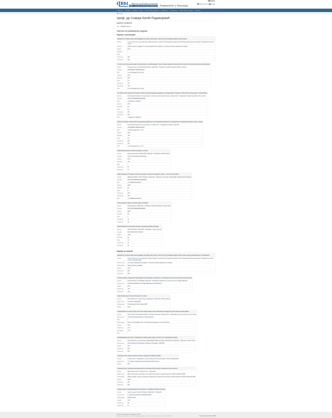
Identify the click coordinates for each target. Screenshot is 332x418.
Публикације (174, 10)
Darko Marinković (132, 299)
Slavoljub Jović (163, 280)
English (213, 4)
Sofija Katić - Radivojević (158, 67)
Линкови (197, 10)
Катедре (128, 10)
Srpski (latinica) (204, 4)
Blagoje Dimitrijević (160, 340)
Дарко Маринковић (133, 153)
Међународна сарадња (186, 10)
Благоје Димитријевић (134, 96)
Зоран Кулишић (157, 229)
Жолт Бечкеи (193, 314)
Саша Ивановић (142, 42)
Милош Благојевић (160, 358)
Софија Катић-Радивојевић (165, 42)
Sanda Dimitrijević (143, 177)
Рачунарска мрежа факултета (206, 415)
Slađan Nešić (142, 153)
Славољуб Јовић (156, 96)
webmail (212, 1)
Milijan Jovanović (181, 67)
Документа (165, 10)
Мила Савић (202, 96)
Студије (135, 10)
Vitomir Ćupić (191, 340)
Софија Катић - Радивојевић (178, 96)
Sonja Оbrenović (132, 206)
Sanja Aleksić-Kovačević (144, 67)
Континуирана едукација (152, 10)
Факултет (120, 10)
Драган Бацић (166, 96)
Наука (141, 10)
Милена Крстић (172, 280)
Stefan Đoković (166, 153)
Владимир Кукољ (132, 67)
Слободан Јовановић (154, 314)
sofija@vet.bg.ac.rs (125, 26)
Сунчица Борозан (133, 42)
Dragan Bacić (167, 206)
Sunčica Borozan (132, 280)
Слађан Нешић (142, 299)
